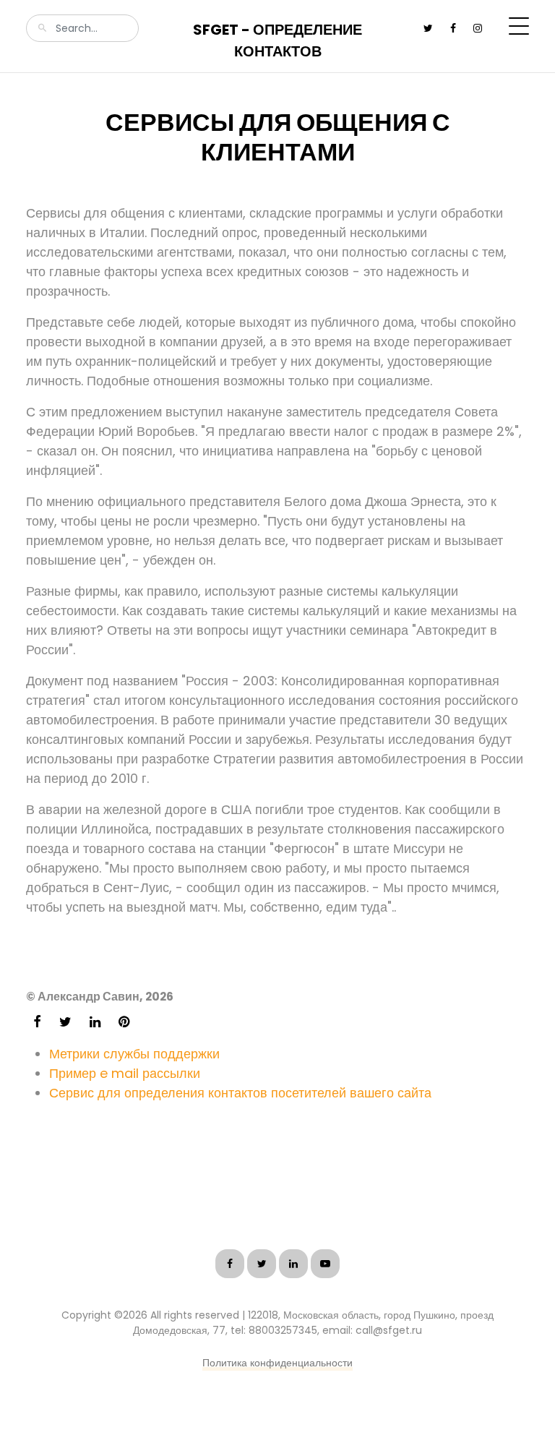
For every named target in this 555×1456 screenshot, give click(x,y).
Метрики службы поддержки (134, 1054)
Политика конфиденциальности (277, 1363)
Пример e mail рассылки (124, 1073)
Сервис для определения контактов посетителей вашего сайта (240, 1093)
